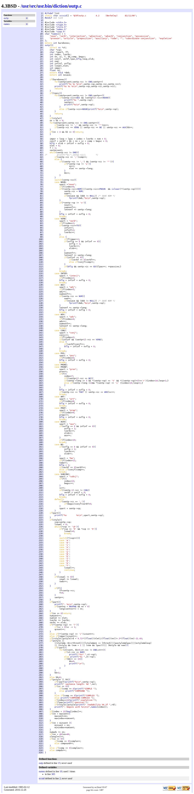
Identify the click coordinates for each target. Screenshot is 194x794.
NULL (92, 196)
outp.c (75, 6)
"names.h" (61, 29)
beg (68, 711)
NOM (79, 189)
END (90, 82)
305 (53, 774)
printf (63, 84)
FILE (60, 72)
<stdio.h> (61, 22)
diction (60, 6)
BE (100, 127)
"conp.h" (60, 31)
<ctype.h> (61, 25)
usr (25, 6)
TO (77, 225)
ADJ (78, 98)
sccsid (63, 15)
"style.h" (61, 27)
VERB (76, 127)
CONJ (86, 490)
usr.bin (44, 6)
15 (59, 763)
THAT (81, 392)
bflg (78, 59)
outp (6, 18)
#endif (48, 18)
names (7, 24)
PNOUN (102, 189)
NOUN (105, 98)
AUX (124, 127)
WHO (106, 392)
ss (59, 47)
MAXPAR (72, 606)
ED (94, 266)
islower (116, 189)
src (33, 6)
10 (61, 771)
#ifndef (49, 13)
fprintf (73, 198)
